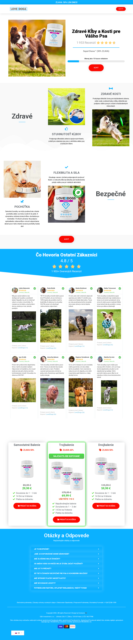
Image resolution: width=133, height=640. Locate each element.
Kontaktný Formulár (96, 602)
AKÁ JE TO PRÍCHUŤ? (42, 569)
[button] (66, 549)
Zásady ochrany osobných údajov (44, 602)
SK (18, 633)
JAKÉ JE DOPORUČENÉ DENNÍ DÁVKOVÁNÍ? (51, 554)
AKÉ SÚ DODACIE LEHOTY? (45, 583)
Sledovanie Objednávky (65, 602)
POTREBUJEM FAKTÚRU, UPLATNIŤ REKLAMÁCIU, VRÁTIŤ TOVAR (60, 588)
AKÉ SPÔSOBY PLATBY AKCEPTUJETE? (50, 578)
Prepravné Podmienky (81, 602)
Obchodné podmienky (24, 602)
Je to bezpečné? (41, 549)
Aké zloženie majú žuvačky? (47, 559)
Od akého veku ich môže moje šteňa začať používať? (58, 564)
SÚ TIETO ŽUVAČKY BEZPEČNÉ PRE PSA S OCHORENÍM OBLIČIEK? (61, 573)
